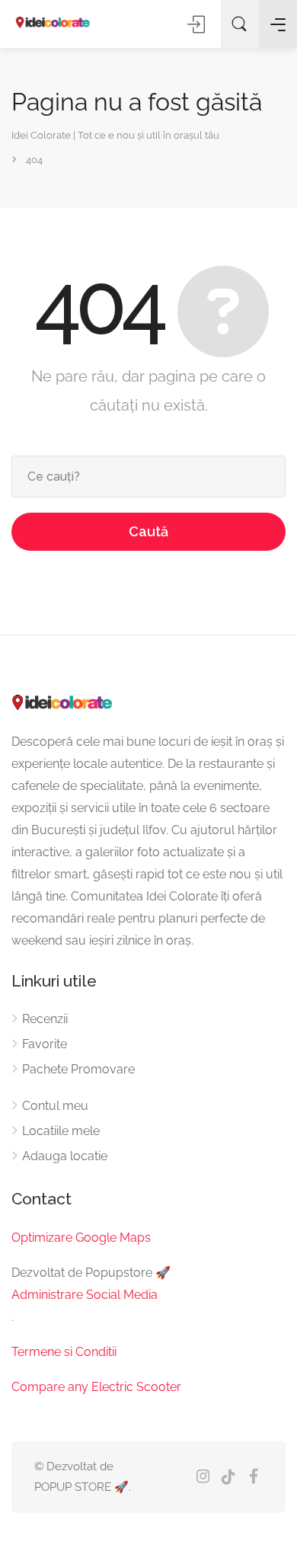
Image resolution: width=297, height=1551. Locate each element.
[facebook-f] (253, 1477)
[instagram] (202, 1477)
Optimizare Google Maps (81, 1237)
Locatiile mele (61, 1131)
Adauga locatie (64, 1156)
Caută (148, 531)
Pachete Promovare (78, 1069)
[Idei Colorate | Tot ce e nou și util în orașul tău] (53, 23)
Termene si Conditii (64, 1352)
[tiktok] (228, 1477)
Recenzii (45, 1019)
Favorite (44, 1044)
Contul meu (55, 1105)
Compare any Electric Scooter (96, 1387)
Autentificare (197, 24)
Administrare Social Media (84, 1294)
